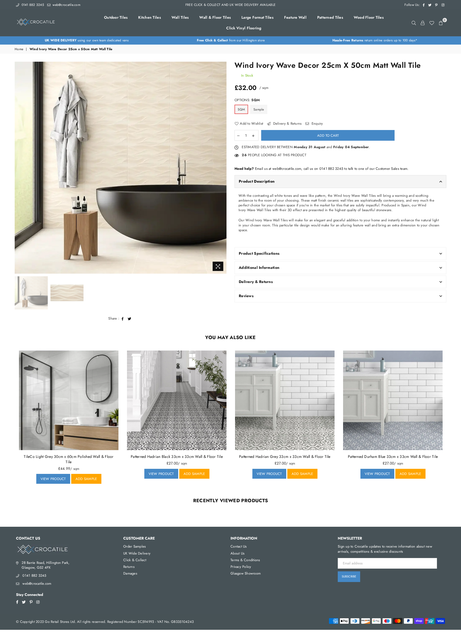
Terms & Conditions (245, 560)
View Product (55, 477)
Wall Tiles (180, 17)
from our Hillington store (231, 40)
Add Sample (84, 477)
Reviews (246, 295)
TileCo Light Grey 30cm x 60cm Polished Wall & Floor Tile (68, 459)
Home (19, 49)
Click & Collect (134, 560)
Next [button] (221, 167)
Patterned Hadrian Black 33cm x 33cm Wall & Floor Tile (177, 456)
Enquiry (317, 123)
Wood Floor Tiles (369, 17)
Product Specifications (259, 253)
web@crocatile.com (65, 4)
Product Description (257, 181)
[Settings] (422, 23)
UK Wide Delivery (136, 553)
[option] (87, 40)
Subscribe (349, 576)
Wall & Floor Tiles (215, 17)
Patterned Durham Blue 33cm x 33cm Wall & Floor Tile (393, 456)
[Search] (413, 23)
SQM (241, 109)
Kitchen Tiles (149, 17)
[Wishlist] (431, 23)
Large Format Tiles (257, 17)
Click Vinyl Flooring (243, 28)
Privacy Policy (240, 566)
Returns (128, 566)
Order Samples (134, 546)
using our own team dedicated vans (87, 40)
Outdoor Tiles (116, 17)
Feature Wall (295, 17)
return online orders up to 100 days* (375, 40)
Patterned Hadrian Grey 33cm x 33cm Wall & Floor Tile (285, 456)
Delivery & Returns (286, 123)
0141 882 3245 (32, 4)
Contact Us (238, 546)
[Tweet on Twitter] (130, 318)
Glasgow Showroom (245, 573)
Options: (247, 100)
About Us (237, 553)
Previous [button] (19, 167)
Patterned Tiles (330, 17)
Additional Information (259, 267)
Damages (130, 573)
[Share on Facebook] (123, 318)
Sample (258, 109)
